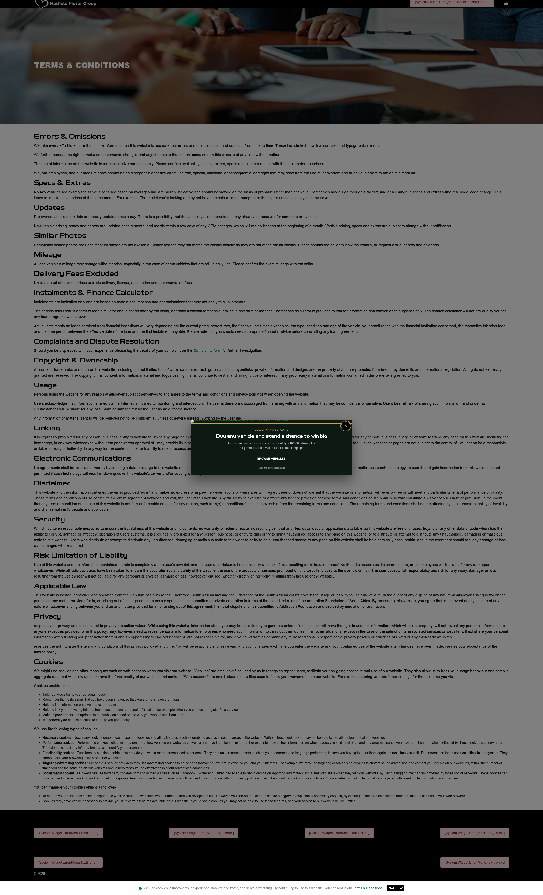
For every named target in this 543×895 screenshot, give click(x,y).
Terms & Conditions (367, 888)
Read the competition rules (271, 467)
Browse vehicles (271, 459)
